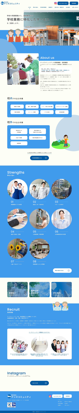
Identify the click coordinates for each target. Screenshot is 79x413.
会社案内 (68, 7)
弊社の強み (35, 7)
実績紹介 (51, 7)
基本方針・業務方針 (59, 7)
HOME (29, 7)
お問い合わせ (75, 7)
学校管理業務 (43, 7)
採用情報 (74, 3)
